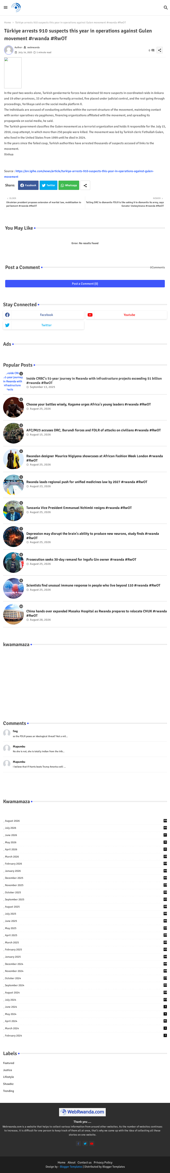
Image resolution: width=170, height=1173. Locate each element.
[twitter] (85, 1143)
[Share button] (85, 185)
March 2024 (85, 1028)
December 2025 (86, 878)
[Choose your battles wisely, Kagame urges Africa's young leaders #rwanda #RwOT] (13, 407)
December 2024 (86, 964)
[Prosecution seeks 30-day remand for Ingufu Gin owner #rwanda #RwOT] (13, 562)
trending (8, 1091)
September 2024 (86, 985)
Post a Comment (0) (85, 283)
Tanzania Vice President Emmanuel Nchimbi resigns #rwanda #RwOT (79, 508)
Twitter (51, 185)
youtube (129, 315)
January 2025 (86, 956)
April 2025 (86, 935)
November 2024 (86, 971)
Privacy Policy (103, 1162)
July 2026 (86, 828)
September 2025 (86, 899)
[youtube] (91, 1143)
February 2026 (86, 863)
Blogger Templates (71, 1166)
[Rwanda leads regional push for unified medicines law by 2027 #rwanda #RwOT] (13, 485)
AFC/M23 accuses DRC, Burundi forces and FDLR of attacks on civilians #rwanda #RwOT (93, 430)
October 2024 (86, 978)
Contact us (85, 1162)
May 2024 (85, 1014)
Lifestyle (8, 1077)
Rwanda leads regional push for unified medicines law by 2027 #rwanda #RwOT (86, 482)
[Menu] (5, 7)
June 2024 (85, 1007)
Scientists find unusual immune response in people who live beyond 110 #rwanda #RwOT (93, 585)
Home (7, 22)
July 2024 (86, 999)
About (71, 1162)
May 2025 (86, 928)
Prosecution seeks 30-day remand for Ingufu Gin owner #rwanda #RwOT (81, 560)
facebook (46, 315)
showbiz (8, 1084)
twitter (46, 325)
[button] (166, 8)
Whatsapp (71, 185)
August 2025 (86, 906)
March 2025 (86, 942)
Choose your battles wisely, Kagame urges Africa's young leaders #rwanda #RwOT (88, 404)
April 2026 (85, 849)
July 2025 (86, 913)
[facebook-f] (78, 1143)
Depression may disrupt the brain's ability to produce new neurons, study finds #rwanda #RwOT (92, 536)
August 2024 (86, 992)
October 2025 (86, 892)
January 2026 (86, 871)
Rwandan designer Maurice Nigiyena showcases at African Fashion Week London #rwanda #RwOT (94, 458)
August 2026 (86, 821)
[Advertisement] (85, 680)
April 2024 (85, 1021)
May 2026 (85, 842)
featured (8, 1063)
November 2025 (86, 885)
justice (7, 1070)
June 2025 (86, 921)
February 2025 (86, 949)
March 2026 (86, 856)
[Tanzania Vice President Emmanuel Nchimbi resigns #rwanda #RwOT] (13, 510)
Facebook (30, 185)
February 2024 (85, 1035)
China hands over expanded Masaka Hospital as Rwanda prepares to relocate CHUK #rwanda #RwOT (96, 613)
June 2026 (85, 835)
